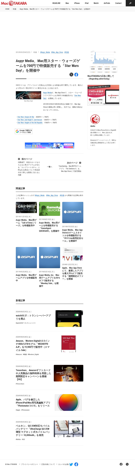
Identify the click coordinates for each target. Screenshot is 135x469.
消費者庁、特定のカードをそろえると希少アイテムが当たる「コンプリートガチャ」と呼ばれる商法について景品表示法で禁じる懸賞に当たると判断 (29, 167)
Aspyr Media (47, 93)
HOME (7, 9)
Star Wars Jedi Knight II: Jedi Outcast (30, 120)
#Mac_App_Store (57, 52)
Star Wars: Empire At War (26, 117)
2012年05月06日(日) (23, 52)
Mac (67, 3)
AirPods (107, 3)
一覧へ (49, 167)
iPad (86, 3)
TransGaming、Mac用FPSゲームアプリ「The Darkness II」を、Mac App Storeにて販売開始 (70, 167)
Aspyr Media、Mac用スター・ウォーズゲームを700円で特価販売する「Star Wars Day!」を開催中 (55, 9)
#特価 (66, 52)
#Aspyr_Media (45, 52)
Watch (96, 3)
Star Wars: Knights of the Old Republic (30, 123)
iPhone (77, 3)
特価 (14, 9)
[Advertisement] (67, 27)
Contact (118, 3)
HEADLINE (56, 3)
